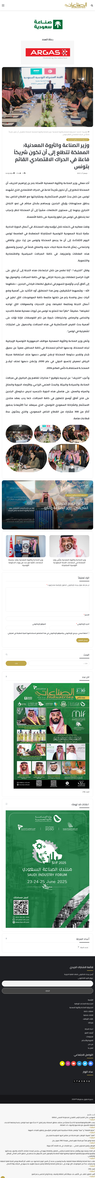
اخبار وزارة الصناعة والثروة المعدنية (64, 131)
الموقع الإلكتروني (39, 623)
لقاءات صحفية (88, 1013)
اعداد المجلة (89, 1027)
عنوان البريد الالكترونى (85, 976)
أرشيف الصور (89, 1031)
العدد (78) (86, 791)
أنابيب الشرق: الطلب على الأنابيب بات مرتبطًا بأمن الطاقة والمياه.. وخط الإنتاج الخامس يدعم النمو (63, 1172)
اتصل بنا (90, 1046)
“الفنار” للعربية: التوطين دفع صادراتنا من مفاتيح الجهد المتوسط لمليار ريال (70, 1133)
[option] (47, 504)
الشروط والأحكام (87, 1038)
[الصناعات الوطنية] (75, 5)
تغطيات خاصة (88, 1009)
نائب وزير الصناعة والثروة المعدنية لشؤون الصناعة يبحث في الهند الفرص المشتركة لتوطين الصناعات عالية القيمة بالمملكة (65, 505)
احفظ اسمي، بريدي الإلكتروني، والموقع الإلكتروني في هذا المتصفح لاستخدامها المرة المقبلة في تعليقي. (47, 633)
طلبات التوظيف (88, 1017)
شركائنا (90, 1021)
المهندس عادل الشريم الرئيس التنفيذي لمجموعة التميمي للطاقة (73, 1115)
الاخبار (79, 131)
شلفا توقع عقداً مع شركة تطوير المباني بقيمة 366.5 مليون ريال (73, 1138)
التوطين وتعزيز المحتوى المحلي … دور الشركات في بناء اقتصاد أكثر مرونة (71, 1144)
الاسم (86, 614)
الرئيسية (85, 131)
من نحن (90, 1042)
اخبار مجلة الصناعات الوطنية (83, 1002)
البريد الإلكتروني (82, 623)
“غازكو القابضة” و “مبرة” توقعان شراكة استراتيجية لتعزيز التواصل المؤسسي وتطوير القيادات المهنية (61, 1128)
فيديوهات (89, 1034)
